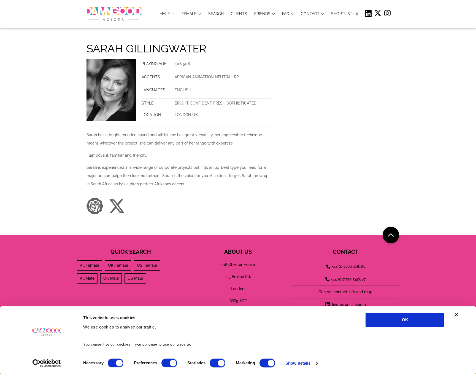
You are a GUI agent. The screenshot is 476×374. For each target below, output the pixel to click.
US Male (135, 278)
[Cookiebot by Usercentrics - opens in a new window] (47, 363)
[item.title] (216, 13)
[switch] (169, 363)
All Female (89, 265)
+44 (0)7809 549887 (348, 279)
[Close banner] (456, 315)
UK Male (111, 278)
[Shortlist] (344, 13)
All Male (87, 278)
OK (405, 319)
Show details (297, 363)
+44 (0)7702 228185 (348, 266)
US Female (147, 265)
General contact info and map (345, 292)
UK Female (118, 265)
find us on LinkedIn (349, 304)
